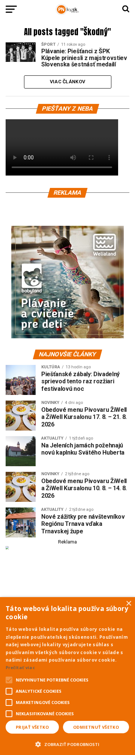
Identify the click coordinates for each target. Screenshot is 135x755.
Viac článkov (67, 81)
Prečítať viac (20, 667)
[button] (67, 743)
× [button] (128, 603)
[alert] (67, 676)
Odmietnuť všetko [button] (96, 727)
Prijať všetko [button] (32, 727)
